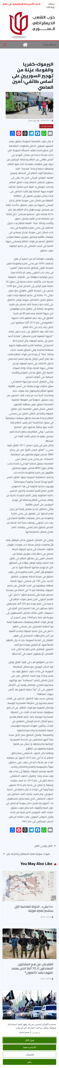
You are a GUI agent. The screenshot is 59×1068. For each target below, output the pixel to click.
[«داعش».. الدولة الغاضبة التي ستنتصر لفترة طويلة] (29, 873)
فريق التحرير (32, 120)
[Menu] (5, 44)
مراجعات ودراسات (46, 126)
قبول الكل (29, 1040)
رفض (29, 1062)
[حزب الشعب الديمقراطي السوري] (25, 44)
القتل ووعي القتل (43, 846)
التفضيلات (29, 1054)
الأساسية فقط (29, 1047)
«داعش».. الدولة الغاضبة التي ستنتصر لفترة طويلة (33, 909)
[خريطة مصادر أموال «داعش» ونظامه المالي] (29, 992)
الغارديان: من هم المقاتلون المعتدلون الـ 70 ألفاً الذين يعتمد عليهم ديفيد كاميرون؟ (32, 968)
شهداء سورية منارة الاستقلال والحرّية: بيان (28, 854)
